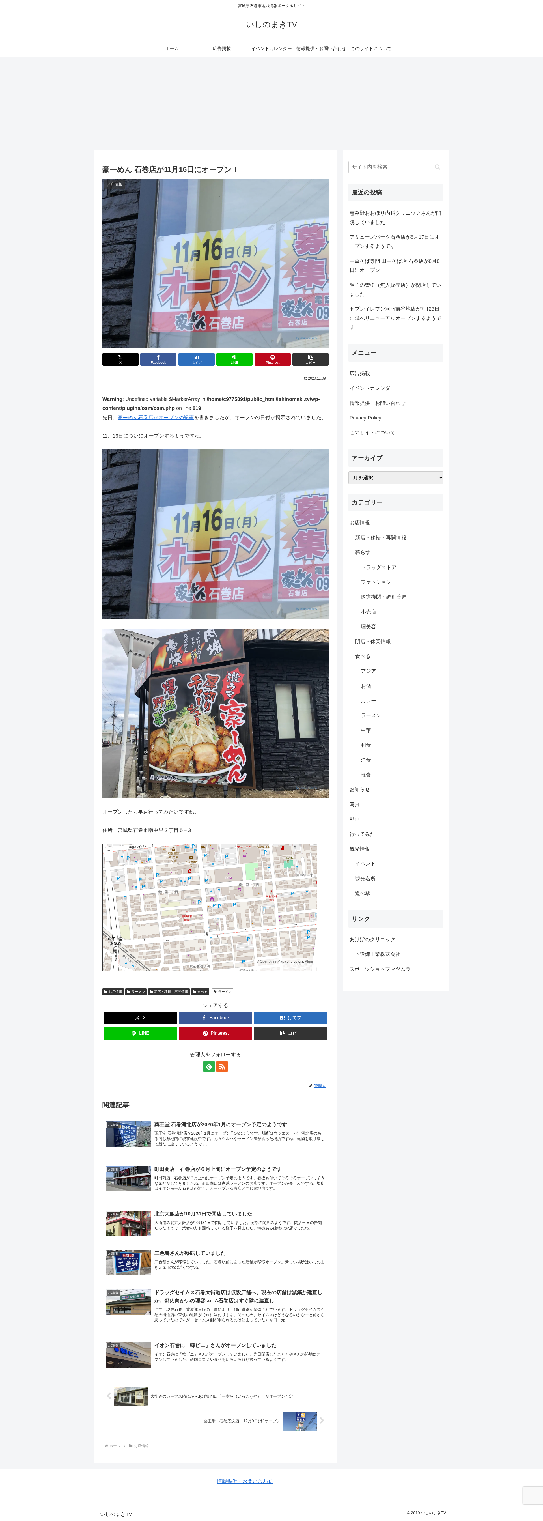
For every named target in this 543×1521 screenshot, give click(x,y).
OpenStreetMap (272, 961)
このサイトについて (372, 432)
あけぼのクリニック (372, 939)
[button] (310, 359)
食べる (202, 992)
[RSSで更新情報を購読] (222, 1066)
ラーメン (138, 992)
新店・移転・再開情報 (171, 992)
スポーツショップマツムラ (380, 969)
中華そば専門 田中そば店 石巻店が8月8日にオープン (394, 265)
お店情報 (115, 992)
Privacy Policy (365, 418)
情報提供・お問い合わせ (378, 403)
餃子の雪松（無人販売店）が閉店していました (395, 289)
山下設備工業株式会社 (375, 954)
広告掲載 (360, 373)
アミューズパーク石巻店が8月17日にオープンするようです (394, 241)
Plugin (309, 961)
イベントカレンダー (372, 388)
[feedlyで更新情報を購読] (209, 1066)
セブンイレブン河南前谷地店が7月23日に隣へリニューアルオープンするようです (395, 318)
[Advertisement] (271, 103)
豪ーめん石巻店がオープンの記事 (156, 417)
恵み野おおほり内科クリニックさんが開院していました (395, 217)
